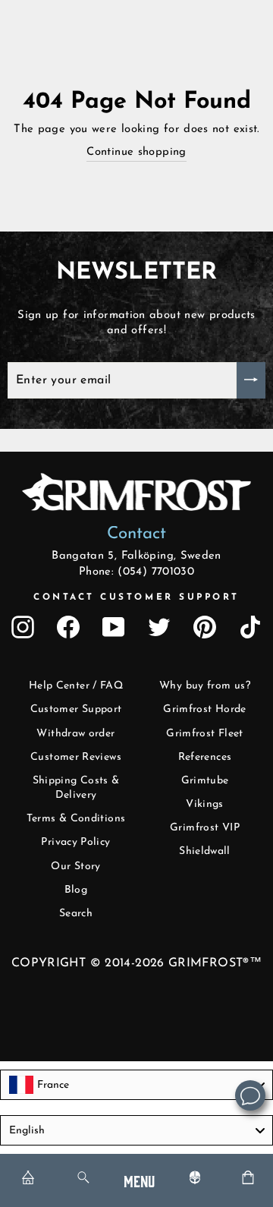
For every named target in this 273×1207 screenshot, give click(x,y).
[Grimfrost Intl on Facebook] (68, 627)
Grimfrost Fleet (204, 733)
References (205, 757)
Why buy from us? (204, 686)
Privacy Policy (75, 842)
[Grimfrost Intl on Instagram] (22, 627)
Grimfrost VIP (205, 828)
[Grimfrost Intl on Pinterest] (204, 627)
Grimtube (205, 780)
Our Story (75, 866)
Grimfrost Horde (204, 709)
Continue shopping (136, 152)
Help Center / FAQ (76, 686)
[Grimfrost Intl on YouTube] (113, 627)
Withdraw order (75, 733)
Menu (139, 1180)
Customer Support (76, 709)
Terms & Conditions (76, 818)
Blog (75, 890)
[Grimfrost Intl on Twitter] (159, 627)
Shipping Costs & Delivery (76, 788)
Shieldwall (205, 851)
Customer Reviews (75, 757)
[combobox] (136, 1085)
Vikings (205, 804)
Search (76, 913)
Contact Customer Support (136, 597)
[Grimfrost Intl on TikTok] (250, 627)
